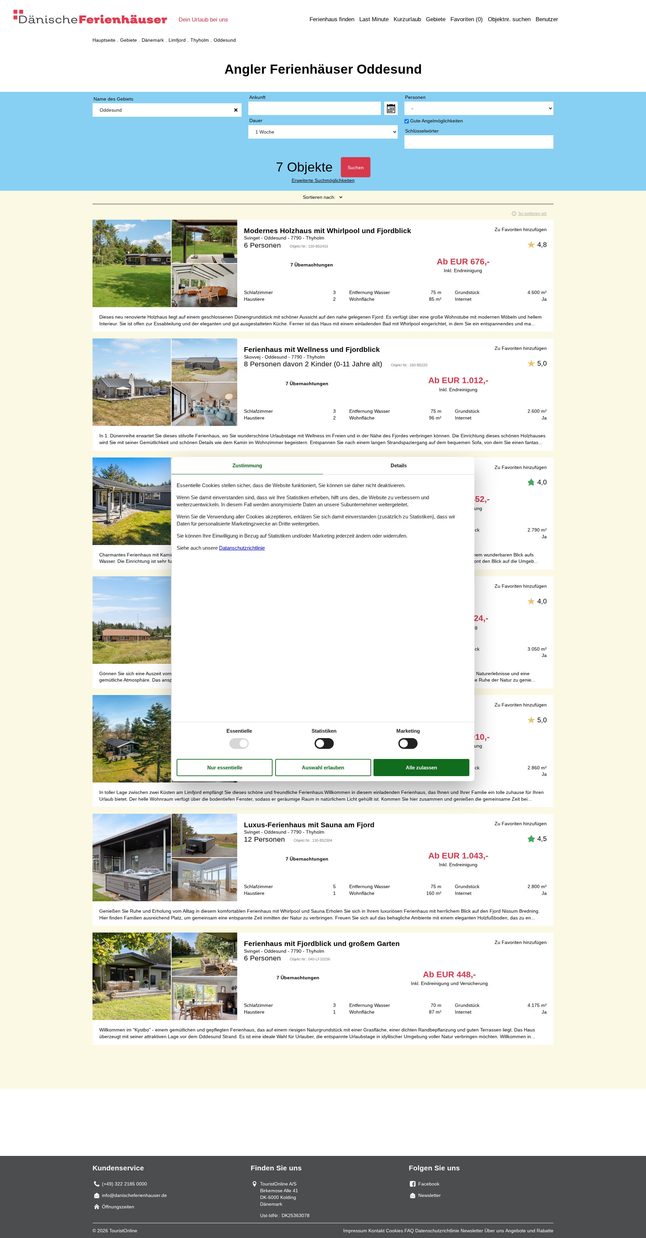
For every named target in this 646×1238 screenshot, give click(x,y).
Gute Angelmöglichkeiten (436, 120)
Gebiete (435, 19)
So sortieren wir (532, 213)
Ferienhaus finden (332, 19)
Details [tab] (399, 465)
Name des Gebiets (113, 99)
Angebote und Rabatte (529, 1230)
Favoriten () (467, 19)
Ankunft (257, 97)
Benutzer (547, 19)
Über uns (494, 1230)
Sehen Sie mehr (323, 263)
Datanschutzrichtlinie (242, 548)
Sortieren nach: (319, 197)
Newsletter (472, 1230)
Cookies (394, 1230)
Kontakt (376, 1230)
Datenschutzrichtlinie (437, 1230)
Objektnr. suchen (509, 19)
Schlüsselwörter (422, 131)
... (391, 108)
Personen (415, 97)
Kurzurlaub (407, 19)
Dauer (255, 120)
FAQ (409, 1230)
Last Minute (374, 19)
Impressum (355, 1230)
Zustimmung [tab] (247, 465)
